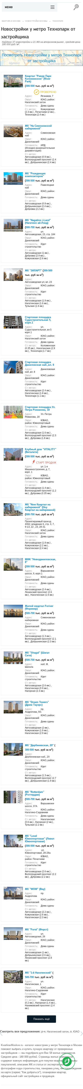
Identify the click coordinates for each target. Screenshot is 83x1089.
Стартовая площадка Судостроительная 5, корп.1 (38, 320)
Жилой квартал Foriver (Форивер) (39, 607)
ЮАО (76, 1031)
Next (81, 1033)
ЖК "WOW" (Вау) (35, 889)
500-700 (30, 227)
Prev (1, 1033)
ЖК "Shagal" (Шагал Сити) (37, 654)
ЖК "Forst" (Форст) (36, 929)
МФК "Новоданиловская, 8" (40, 560)
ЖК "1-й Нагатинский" (38, 972)
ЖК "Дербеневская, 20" (39, 745)
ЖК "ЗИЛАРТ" (33, 270)
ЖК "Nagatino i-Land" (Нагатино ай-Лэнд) (38, 221)
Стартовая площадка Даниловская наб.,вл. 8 (39, 363)
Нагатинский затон (58, 1031)
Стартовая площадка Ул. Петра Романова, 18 (40, 408)
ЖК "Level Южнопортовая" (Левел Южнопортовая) (39, 839)
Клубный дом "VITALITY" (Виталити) (40, 450)
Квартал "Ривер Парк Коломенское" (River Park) (38, 79)
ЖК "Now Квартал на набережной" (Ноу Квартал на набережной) (40, 507)
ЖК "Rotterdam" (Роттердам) (34, 793)
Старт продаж (46, 462)
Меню (9, 7)
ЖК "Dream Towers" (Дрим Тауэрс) (37, 703)
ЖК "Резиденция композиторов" (35, 175)
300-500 (30, 86)
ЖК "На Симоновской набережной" (38, 127)
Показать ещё (41, 1019)
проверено (48, 92)
